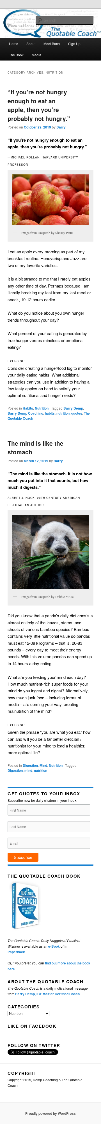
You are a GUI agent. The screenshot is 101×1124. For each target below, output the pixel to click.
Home (13, 43)
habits (50, 413)
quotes (76, 413)
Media (36, 54)
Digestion (30, 765)
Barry (61, 127)
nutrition (63, 413)
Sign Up (74, 43)
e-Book (54, 946)
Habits (28, 408)
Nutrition (42, 408)
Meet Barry (51, 43)
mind (28, 770)
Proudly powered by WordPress (50, 1113)
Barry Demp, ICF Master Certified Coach (47, 993)
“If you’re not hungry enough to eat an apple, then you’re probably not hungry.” (39, 105)
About (30, 43)
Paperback (16, 951)
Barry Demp (73, 408)
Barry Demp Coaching (25, 413)
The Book (16, 54)
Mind (43, 765)
